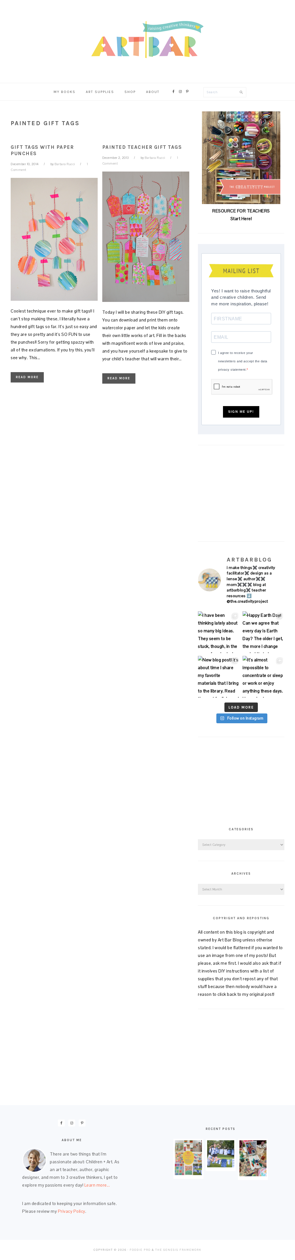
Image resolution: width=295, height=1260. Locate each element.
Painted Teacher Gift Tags (142, 147)
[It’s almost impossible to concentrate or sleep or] (263, 677)
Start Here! (241, 218)
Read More (27, 377)
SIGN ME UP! (241, 411)
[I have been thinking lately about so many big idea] (219, 632)
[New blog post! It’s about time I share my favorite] (219, 677)
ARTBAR (147, 39)
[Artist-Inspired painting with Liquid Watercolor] (252, 1174)
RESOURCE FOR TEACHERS (241, 211)
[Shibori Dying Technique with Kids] (220, 1165)
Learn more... (97, 1185)
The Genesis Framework (178, 1250)
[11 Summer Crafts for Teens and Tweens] (188, 1173)
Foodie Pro (140, 1250)
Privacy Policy (71, 1211)
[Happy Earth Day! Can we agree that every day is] (263, 632)
